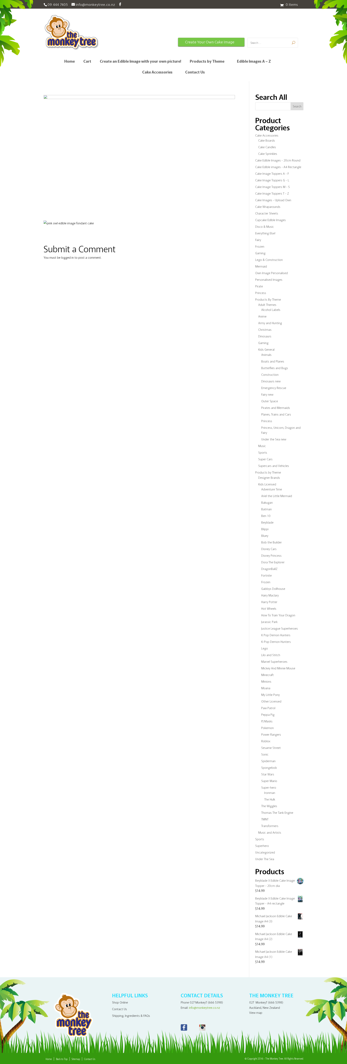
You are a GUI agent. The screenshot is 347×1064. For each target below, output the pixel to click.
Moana (265, 688)
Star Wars (267, 774)
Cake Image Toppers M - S (272, 187)
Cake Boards (266, 140)
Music (262, 446)
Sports (262, 452)
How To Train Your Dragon (278, 615)
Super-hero (268, 787)
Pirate (259, 286)
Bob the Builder (271, 542)
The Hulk (269, 799)
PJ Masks (266, 721)
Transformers (269, 826)
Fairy (258, 240)
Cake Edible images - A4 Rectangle (278, 167)
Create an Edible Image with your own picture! (140, 62)
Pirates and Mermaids (275, 407)
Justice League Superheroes (279, 628)
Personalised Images (268, 279)
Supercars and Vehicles (273, 466)
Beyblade (267, 522)
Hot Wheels (268, 608)
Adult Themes (267, 304)
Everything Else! (265, 233)
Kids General (266, 349)
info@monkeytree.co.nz (204, 1007)
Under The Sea (264, 859)
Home (69, 62)
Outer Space (269, 401)
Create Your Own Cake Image (209, 42)
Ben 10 (265, 516)
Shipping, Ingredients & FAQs (131, 1015)
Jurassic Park (269, 622)
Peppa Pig (268, 714)
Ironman (269, 792)
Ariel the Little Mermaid (276, 496)
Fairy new (267, 394)
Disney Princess (271, 555)
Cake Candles (267, 147)
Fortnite (266, 575)
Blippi (264, 529)
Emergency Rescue (273, 388)
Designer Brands (269, 477)
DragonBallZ (269, 569)
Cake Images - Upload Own (273, 200)
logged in (67, 257)
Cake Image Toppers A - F (272, 173)
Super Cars (265, 459)
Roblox (265, 741)
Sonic (264, 754)
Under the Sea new (273, 439)
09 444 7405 (58, 4)
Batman (266, 509)
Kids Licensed (267, 484)
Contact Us (195, 72)
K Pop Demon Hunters (275, 635)
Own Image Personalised (271, 273)
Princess (260, 293)
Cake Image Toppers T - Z (272, 193)
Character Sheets (266, 213)
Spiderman (268, 761)
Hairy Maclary (270, 595)
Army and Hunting (270, 323)
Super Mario (269, 781)
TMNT (264, 819)
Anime (262, 316)
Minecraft (267, 675)
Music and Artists (269, 832)
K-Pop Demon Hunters (276, 641)
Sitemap (76, 1059)
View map (255, 1012)
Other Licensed (271, 701)
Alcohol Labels (270, 309)
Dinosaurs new (271, 381)
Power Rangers (271, 734)
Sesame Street (271, 747)
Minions (266, 681)
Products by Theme (207, 62)
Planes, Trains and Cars (276, 414)
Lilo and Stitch (270, 655)
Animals (266, 354)
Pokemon (267, 728)
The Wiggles (269, 806)
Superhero (262, 845)
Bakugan (267, 502)
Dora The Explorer (273, 562)
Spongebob (269, 767)
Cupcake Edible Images (270, 220)
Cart (87, 62)
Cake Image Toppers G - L (272, 180)
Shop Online (120, 1002)
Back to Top (61, 1059)
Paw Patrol (268, 708)
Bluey (264, 535)
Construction (270, 374)
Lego (264, 648)
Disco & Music (264, 226)
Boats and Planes (272, 361)
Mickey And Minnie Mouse (278, 668)
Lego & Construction (269, 259)
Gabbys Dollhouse (273, 588)
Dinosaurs (264, 336)
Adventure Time (271, 489)
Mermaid (261, 266)
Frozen (259, 246)
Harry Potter (269, 602)
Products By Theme (268, 299)
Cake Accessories (157, 72)
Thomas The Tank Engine (277, 812)
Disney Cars (269, 549)
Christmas (264, 329)
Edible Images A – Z (254, 62)
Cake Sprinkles (267, 153)
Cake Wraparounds (267, 206)
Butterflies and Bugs (274, 368)
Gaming (260, 253)
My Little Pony (270, 694)
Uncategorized (265, 852)
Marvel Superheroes (274, 661)
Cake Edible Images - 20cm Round (277, 160)
